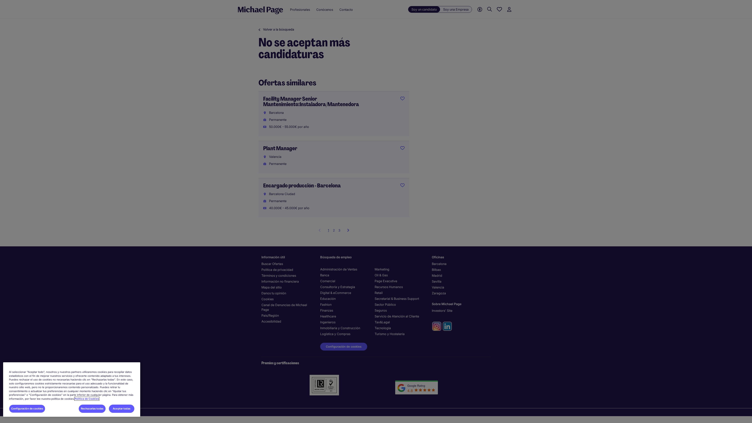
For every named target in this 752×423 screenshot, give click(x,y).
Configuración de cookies (27, 408)
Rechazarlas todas (92, 408)
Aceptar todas (121, 408)
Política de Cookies (87, 398)
